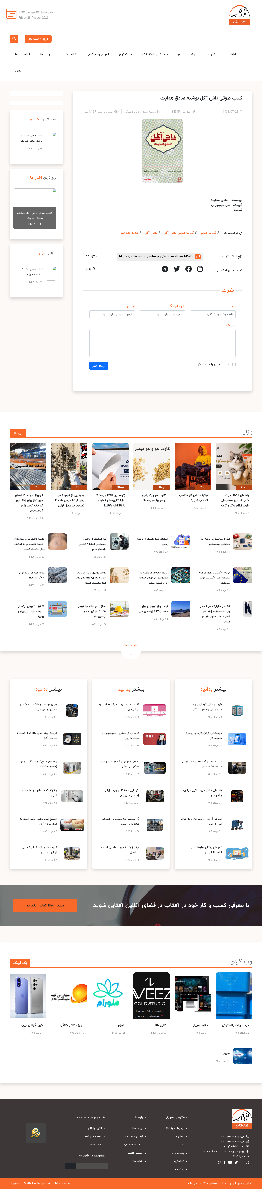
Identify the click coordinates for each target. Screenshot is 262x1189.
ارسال (70, 1166)
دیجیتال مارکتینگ (155, 54)
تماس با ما (22, 54)
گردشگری (125, 54)
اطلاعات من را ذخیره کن (213, 364)
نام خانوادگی (176, 306)
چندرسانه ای (186, 54)
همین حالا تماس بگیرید (45, 905)
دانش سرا (212, 54)
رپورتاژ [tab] (18, 433)
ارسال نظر (99, 366)
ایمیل (131, 306)
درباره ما (45, 54)
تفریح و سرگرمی (97, 54)
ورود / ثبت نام (38, 39)
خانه (18, 71)
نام (234, 306)
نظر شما (230, 325)
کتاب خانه (69, 54)
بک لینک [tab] (20, 962)
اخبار (232, 54)
